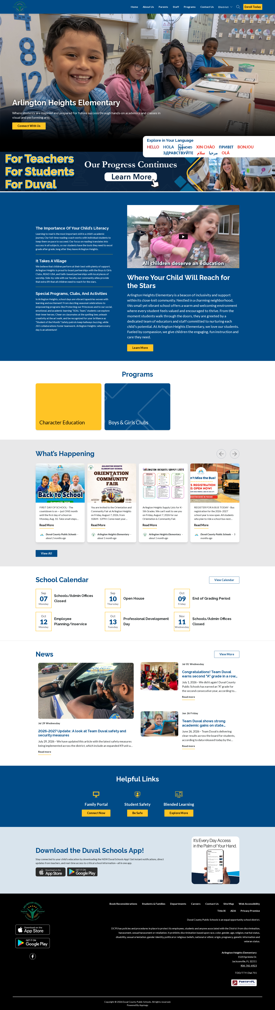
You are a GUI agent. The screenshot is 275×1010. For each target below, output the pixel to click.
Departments (178, 903)
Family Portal (96, 804)
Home (134, 6)
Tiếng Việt (205, 147)
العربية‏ (213, 153)
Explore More (179, 813)
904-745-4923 (248, 965)
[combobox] (153, 150)
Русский (178, 153)
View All (46, 553)
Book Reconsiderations (123, 903)
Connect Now (96, 813)
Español (168, 147)
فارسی (201, 153)
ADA (233, 910)
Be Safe (137, 813)
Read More (46, 525)
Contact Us (207, 6)
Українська (226, 147)
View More (226, 654)
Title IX (221, 910)
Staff (176, 6)
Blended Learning (179, 804)
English (153, 147)
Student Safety (137, 804)
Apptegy (143, 1005)
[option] (168, 147)
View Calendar (224, 580)
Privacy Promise (250, 910)
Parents (163, 6)
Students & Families (153, 903)
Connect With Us (29, 126)
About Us (148, 6)
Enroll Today (253, 7)
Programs (190, 6)
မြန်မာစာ (185, 147)
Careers (196, 903)
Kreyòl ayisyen (245, 147)
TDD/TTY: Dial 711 (246, 972)
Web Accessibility (249, 903)
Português (225, 153)
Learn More (140, 347)
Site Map (228, 903)
